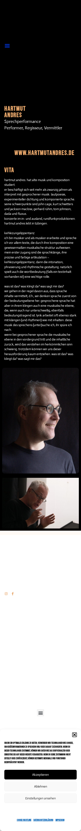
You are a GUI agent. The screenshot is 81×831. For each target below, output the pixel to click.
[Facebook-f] (12, 593)
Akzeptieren (40, 775)
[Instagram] (6, 593)
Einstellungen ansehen (40, 798)
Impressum (60, 820)
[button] (74, 735)
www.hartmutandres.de (44, 153)
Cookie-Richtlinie (24, 820)
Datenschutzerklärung (43, 820)
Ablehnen (40, 786)
